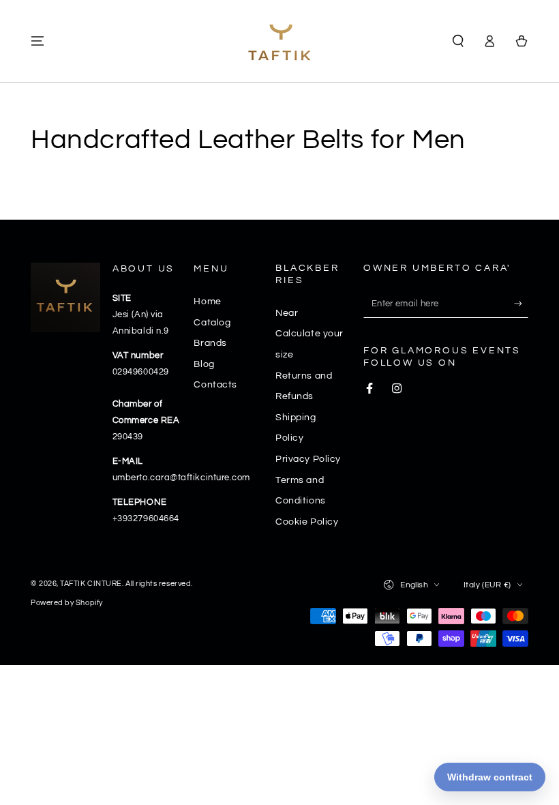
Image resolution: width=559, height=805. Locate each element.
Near (286, 313)
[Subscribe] (521, 303)
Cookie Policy (306, 521)
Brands (210, 343)
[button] (458, 41)
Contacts (215, 384)
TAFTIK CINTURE (91, 583)
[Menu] (38, 41)
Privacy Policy (308, 459)
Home (207, 301)
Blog (204, 364)
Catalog (212, 322)
